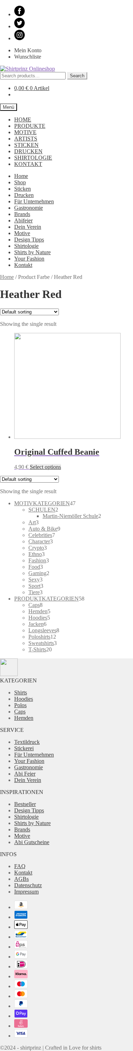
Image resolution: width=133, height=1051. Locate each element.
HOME (22, 120)
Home (21, 176)
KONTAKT (28, 164)
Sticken (22, 189)
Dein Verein (27, 227)
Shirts (20, 692)
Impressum (26, 892)
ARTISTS (25, 139)
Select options (45, 467)
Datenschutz (28, 885)
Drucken (24, 195)
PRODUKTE (29, 126)
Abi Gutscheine (31, 842)
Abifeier (23, 220)
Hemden (23, 718)
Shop (20, 182)
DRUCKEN (28, 151)
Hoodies (23, 699)
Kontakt (23, 265)
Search (77, 75)
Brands (22, 214)
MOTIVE (25, 132)
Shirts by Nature (32, 252)
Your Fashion (29, 259)
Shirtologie (26, 246)
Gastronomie (28, 208)
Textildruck (27, 742)
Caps (20, 712)
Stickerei (24, 748)
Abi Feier (24, 774)
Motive (22, 233)
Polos (20, 705)
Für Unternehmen (34, 201)
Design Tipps (29, 240)
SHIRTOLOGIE (33, 158)
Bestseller (25, 804)
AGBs (21, 879)
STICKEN (26, 145)
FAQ (20, 866)
